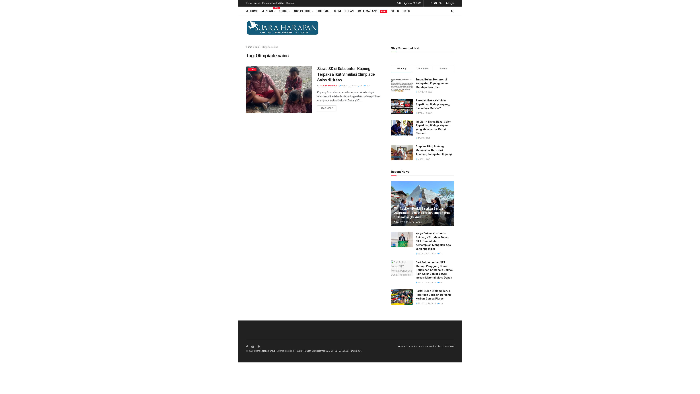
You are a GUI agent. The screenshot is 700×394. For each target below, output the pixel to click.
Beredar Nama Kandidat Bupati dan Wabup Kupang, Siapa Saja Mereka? (433, 104)
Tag (257, 47)
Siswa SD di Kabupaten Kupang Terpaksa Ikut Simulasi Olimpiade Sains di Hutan (346, 74)
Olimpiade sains (270, 47)
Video (395, 11)
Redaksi (290, 3)
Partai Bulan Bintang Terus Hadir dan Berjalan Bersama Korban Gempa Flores (433, 294)
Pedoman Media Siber (273, 3)
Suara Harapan (328, 85)
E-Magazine (374, 11)
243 (441, 282)
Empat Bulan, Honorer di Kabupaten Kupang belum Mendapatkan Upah (432, 83)
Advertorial (302, 11)
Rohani (349, 11)
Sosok (283, 11)
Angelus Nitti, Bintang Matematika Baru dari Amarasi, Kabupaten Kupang (434, 150)
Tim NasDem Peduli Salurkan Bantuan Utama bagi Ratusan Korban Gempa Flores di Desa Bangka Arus (422, 213)
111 (441, 253)
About (257, 3)
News (270, 11)
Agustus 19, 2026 (426, 303)
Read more (327, 108)
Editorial (323, 11)
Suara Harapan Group (264, 351)
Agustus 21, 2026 (404, 222)
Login (451, 3)
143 (368, 85)
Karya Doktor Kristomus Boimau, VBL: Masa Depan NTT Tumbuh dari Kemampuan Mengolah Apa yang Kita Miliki (433, 241)
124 (441, 303)
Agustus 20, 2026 (426, 253)
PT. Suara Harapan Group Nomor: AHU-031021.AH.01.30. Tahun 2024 (327, 351)
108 (419, 222)
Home (249, 3)
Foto (406, 11)
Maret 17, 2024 (348, 85)
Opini (337, 11)
